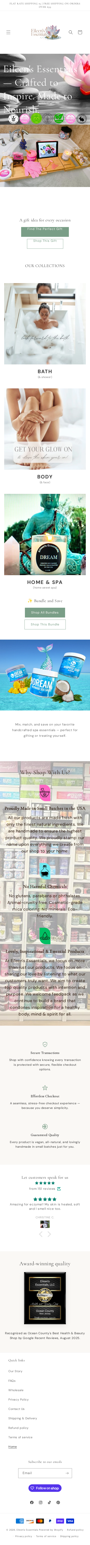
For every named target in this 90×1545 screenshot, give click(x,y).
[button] (8, 32)
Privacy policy (23, 1536)
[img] (45, 1183)
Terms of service (20, 1437)
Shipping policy (69, 1536)
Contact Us (16, 1409)
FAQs (11, 1381)
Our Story (15, 1371)
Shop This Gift (45, 241)
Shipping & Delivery (22, 1418)
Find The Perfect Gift (45, 229)
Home (12, 1446)
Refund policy (18, 1428)
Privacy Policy (18, 1399)
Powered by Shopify (51, 1529)
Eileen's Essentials (27, 1529)
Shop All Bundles (45, 612)
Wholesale (15, 1390)
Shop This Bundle (45, 624)
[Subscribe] (67, 1473)
